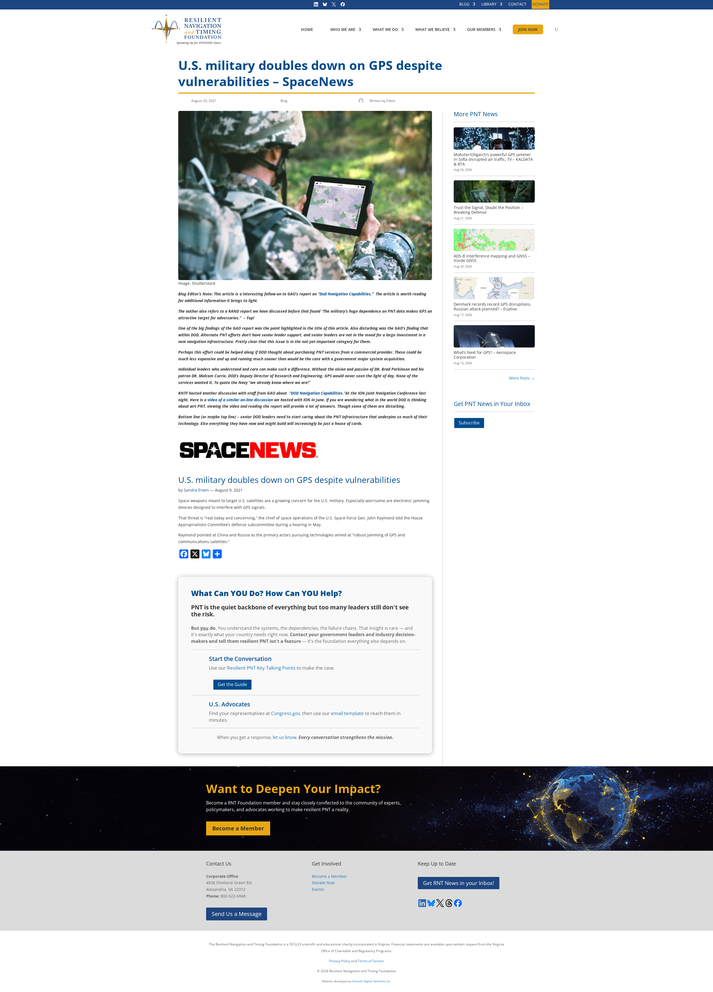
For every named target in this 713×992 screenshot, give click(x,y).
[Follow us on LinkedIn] (314, 5)
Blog (283, 100)
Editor (390, 100)
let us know (284, 737)
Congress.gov (285, 713)
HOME (307, 29)
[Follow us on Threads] (449, 903)
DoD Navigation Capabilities (345, 293)
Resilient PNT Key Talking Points (261, 668)
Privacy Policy (339, 961)
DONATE (540, 4)
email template (347, 713)
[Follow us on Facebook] (341, 5)
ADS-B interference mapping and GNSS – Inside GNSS (492, 258)
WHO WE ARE (342, 29)
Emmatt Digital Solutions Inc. (371, 981)
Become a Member (238, 828)
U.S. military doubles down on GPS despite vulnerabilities (289, 479)
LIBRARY (489, 4)
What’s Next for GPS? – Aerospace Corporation (485, 355)
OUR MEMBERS (481, 29)
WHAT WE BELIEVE (432, 29)
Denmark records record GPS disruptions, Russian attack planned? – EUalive (492, 307)
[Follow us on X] (332, 5)
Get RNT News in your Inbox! (458, 883)
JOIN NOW (528, 29)
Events (318, 889)
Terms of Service (371, 961)
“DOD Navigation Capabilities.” (316, 393)
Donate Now (323, 882)
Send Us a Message (237, 914)
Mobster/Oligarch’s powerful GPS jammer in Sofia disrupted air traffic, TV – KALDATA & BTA (493, 159)
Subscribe (469, 423)
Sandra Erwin (196, 490)
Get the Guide (232, 684)
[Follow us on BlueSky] (323, 5)
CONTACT (517, 4)
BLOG (464, 4)
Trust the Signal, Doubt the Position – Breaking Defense (488, 210)
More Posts (522, 378)
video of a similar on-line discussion (240, 399)
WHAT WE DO (385, 29)
